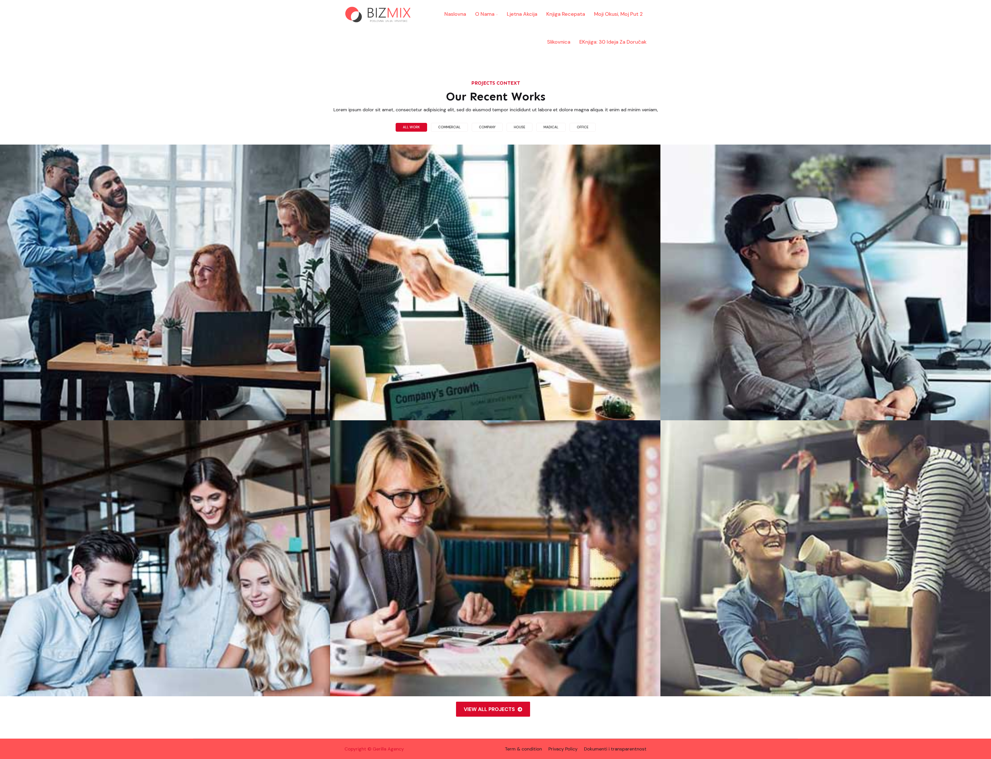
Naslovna (455, 14)
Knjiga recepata (565, 14)
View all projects (490, 709)
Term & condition (523, 749)
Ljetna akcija (522, 14)
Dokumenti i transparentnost (615, 749)
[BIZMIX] (379, 14)
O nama (484, 14)
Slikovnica (558, 41)
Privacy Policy (563, 749)
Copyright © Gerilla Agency (374, 749)
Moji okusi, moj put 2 (618, 14)
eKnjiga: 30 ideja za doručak (612, 41)
